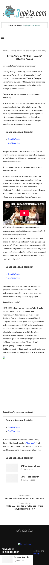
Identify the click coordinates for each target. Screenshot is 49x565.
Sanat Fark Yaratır (30, 477)
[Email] (30, 531)
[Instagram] (18, 531)
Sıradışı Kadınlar (22, 557)
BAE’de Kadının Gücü (30, 466)
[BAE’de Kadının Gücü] (12, 468)
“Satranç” (30, 443)
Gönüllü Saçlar (14, 139)
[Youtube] (24, 531)
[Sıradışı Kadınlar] (7, 559)
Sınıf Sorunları (14, 143)
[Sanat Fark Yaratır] (12, 478)
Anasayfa (6, 50)
